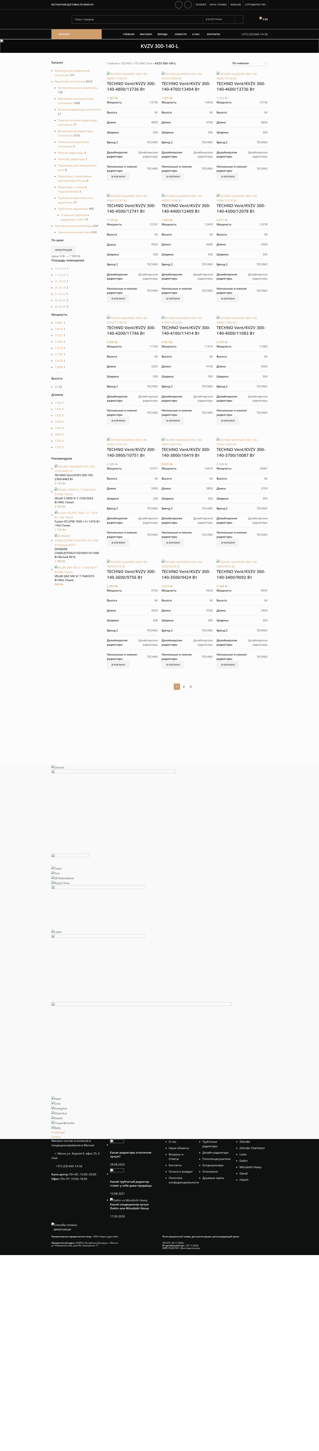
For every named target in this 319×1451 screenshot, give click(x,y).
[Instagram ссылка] (178, 4)
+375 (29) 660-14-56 (254, 34)
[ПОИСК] (239, 19)
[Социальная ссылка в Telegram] (188, 4)
